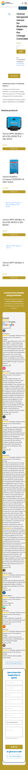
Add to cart (21, 51)
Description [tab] (14, 76)
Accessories (20, 63)
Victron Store (20, 65)
